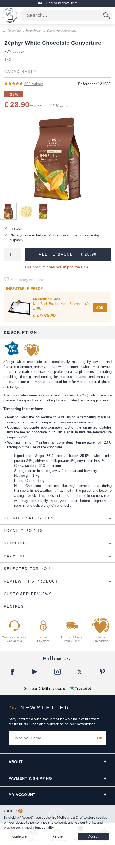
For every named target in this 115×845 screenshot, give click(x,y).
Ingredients (33, 30)
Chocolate (14, 30)
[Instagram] (57, 671)
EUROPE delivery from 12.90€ (57, 3)
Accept (93, 837)
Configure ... (21, 837)
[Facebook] (12, 671)
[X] (80, 671)
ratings (33, 84)
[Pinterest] (102, 671)
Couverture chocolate (62, 30)
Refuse (57, 837)
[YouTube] (35, 671)
